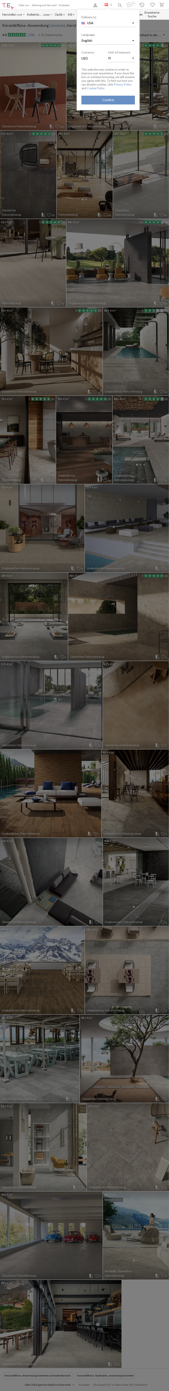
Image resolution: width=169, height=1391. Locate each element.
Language (88, 35)
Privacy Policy (123, 84)
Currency (87, 52)
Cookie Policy (95, 88)
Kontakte (64, 5)
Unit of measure (119, 52)
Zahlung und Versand (44, 5)
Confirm (108, 100)
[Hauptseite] (8, 6)
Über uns (24, 5)
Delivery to (88, 17)
